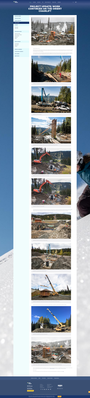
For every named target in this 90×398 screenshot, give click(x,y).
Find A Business (17, 53)
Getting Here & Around (18, 31)
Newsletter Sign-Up (49, 387)
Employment (41, 386)
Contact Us (41, 384)
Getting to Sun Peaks (17, 33)
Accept (59, 396)
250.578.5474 (29, 386)
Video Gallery (16, 28)
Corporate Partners (42, 387)
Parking (16, 38)
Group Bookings (17, 43)
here (63, 371)
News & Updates (17, 22)
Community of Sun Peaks (50, 386)
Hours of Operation (49, 384)
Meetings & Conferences (18, 49)
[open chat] (89, 392)
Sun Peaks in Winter (18, 18)
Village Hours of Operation (19, 51)
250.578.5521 (29, 388)
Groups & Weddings (17, 41)
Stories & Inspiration (18, 20)
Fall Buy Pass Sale (52, 368)
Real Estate (48, 385)
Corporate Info (41, 385)
